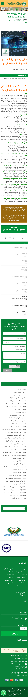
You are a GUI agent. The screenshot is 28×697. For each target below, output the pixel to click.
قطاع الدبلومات (19, 392)
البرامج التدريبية (8, 574)
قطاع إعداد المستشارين (17, 401)
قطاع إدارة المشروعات (17, 426)
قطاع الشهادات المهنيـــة (17, 395)
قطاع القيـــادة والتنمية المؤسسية (15, 403)
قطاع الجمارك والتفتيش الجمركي (15, 441)
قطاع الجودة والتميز (18, 423)
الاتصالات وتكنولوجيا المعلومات (15, 481)
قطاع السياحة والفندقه (18, 458)
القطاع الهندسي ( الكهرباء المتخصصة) (14, 487)
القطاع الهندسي (19, 484)
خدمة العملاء (20, 412)
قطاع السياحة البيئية (18, 472)
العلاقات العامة (20, 409)
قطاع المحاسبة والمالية (17, 421)
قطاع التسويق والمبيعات (17, 415)
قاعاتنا (11, 577)
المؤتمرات (21, 389)
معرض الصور (21, 580)
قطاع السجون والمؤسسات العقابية (14, 446)
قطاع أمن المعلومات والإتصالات (15, 478)
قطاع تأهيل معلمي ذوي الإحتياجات (15, 475)
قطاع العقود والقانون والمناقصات (15, 432)
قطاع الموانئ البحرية (18, 449)
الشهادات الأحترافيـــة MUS (16, 398)
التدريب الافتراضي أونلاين (17, 498)
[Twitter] (17, 694)
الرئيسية (25, 19)
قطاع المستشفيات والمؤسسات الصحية (13, 452)
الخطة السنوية (18, 19)
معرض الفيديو (9, 580)
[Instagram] (8, 694)
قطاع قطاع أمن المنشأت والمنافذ (15, 438)
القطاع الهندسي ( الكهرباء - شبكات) (14, 492)
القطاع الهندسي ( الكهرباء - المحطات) (14, 489)
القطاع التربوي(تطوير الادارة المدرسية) (13, 455)
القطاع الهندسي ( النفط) (17, 495)
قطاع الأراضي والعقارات (17, 461)
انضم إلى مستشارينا (20, 586)
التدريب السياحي (21, 577)
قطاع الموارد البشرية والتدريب (15, 406)
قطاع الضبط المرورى (18, 444)
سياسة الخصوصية (20, 572)
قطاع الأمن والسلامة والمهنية (16, 435)
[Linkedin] (14, 694)
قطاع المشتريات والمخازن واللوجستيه (14, 429)
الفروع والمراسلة (8, 583)
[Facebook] (20, 694)
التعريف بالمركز (8, 569)
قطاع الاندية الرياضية (18, 464)
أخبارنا (11, 572)
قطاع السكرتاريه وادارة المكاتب (15, 418)
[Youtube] (11, 694)
